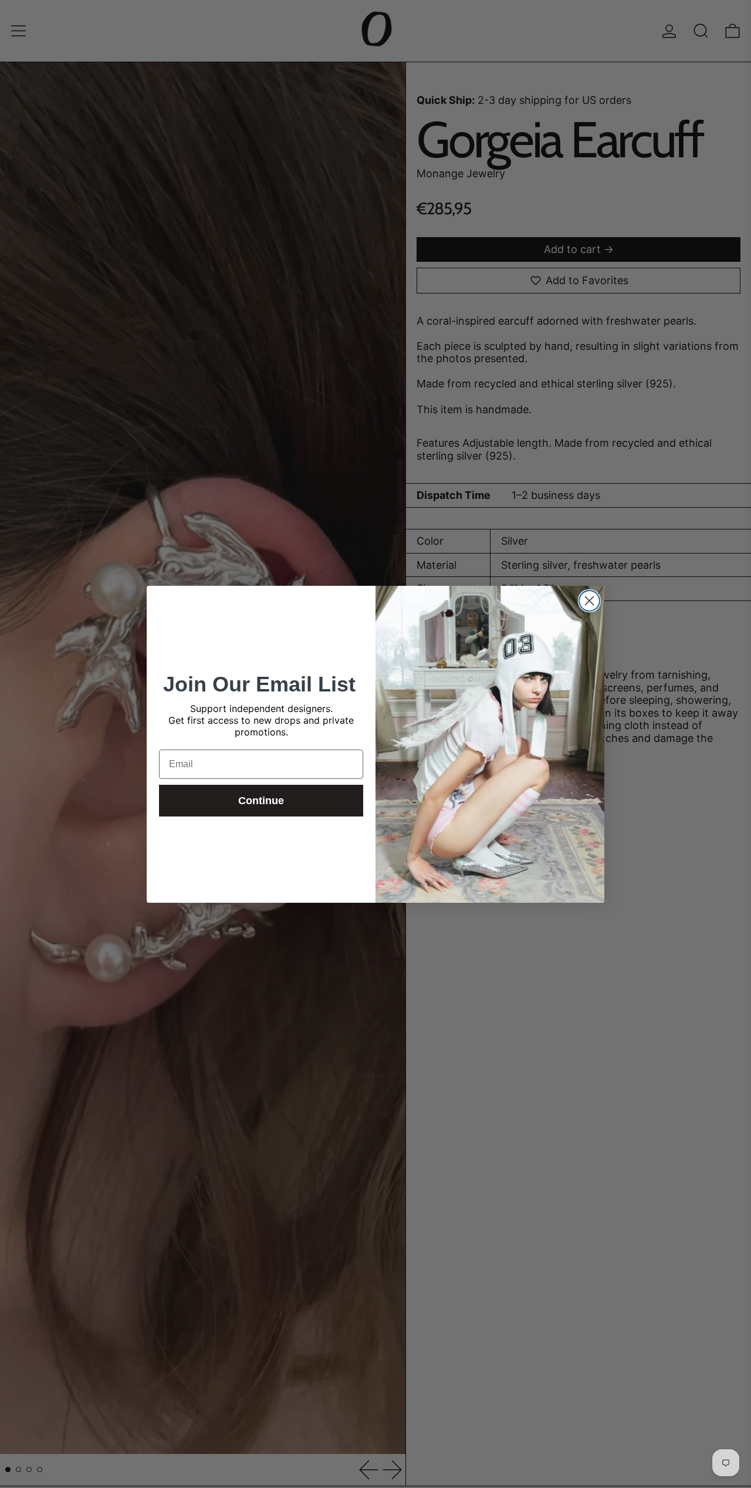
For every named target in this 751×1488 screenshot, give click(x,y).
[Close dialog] (589, 601)
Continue (261, 801)
